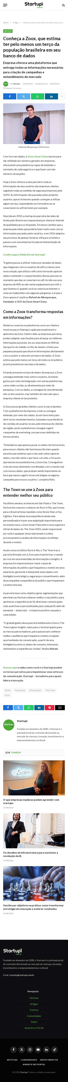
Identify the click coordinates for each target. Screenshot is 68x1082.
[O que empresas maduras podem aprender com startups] (34, 777)
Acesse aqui (10, 667)
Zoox (7, 695)
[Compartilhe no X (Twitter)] (23, 96)
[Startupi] (34, 5)
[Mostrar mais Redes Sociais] (62, 96)
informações (35, 690)
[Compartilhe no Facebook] (9, 96)
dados (8, 690)
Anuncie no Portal (34, 1064)
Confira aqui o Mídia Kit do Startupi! (24, 254)
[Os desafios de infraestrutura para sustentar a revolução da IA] (34, 830)
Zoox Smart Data (38, 156)
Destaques (20, 690)
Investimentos (49, 1060)
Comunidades (29, 1060)
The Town (50, 690)
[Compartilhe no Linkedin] (51, 96)
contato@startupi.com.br (21, 975)
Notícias (12, 1060)
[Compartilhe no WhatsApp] (37, 96)
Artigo (7, 31)
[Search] (63, 5)
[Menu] (5, 5)
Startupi (16, 84)
